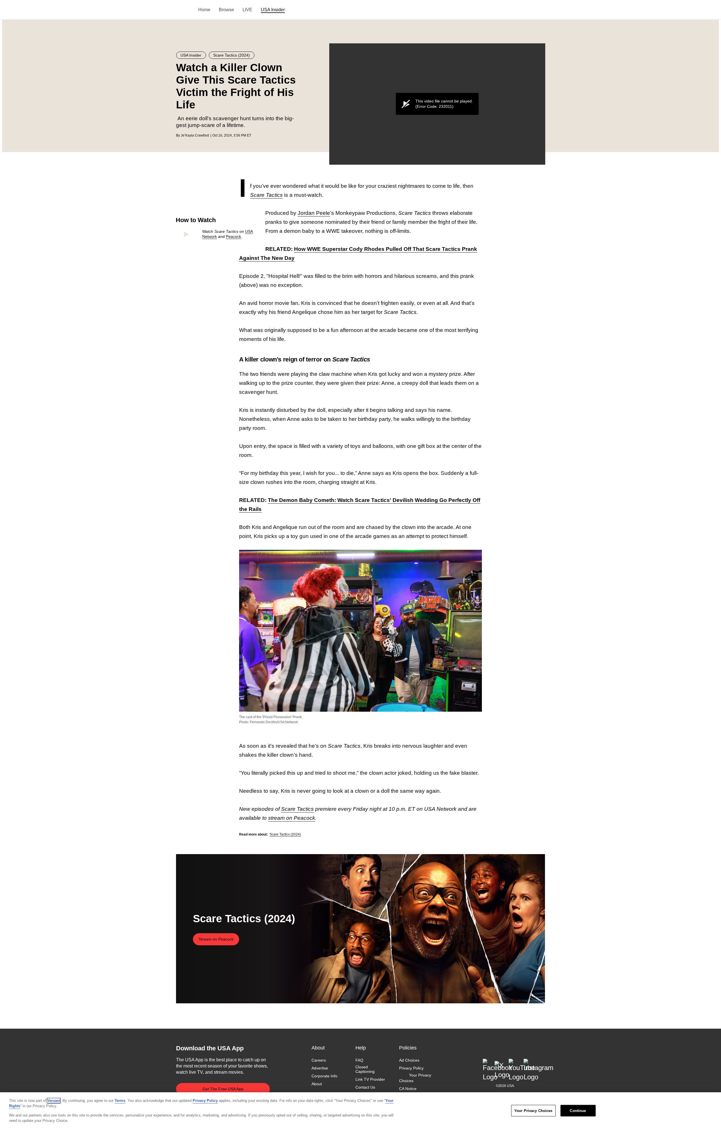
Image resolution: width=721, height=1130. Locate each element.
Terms (120, 1100)
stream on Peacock (291, 818)
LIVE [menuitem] (247, 9)
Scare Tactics (297, 809)
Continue (578, 1111)
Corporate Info (324, 1076)
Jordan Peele (314, 213)
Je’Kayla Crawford (195, 135)
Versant (53, 1100)
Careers (318, 1060)
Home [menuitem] (204, 9)
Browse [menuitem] (226, 9)
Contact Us (365, 1087)
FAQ (359, 1060)
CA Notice (408, 1088)
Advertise (319, 1068)
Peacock (233, 236)
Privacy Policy (411, 1068)
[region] (360, 1111)
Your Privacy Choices (415, 1078)
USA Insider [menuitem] (273, 9)
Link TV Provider (370, 1079)
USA (183, 10)
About (316, 1084)
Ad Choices (409, 1060)
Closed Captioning (365, 1069)
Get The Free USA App (222, 1089)
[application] (437, 104)
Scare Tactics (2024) (285, 834)
